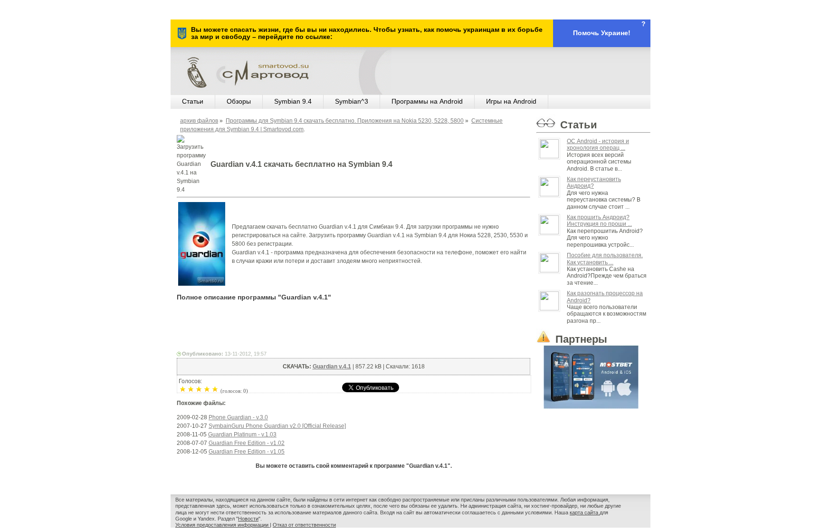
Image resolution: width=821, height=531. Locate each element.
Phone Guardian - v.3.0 (238, 417)
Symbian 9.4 (293, 101)
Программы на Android (427, 101)
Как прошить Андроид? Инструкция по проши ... (599, 220)
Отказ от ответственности (304, 525)
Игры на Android (511, 101)
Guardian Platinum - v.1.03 (242, 434)
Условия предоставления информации (222, 525)
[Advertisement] (353, 328)
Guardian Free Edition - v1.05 (247, 451)
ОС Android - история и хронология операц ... (598, 144)
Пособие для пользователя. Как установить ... (605, 258)
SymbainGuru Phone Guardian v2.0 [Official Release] (277, 426)
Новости (248, 518)
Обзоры (239, 101)
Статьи (192, 101)
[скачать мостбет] (593, 375)
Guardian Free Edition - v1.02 (247, 443)
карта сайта (585, 512)
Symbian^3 (351, 101)
